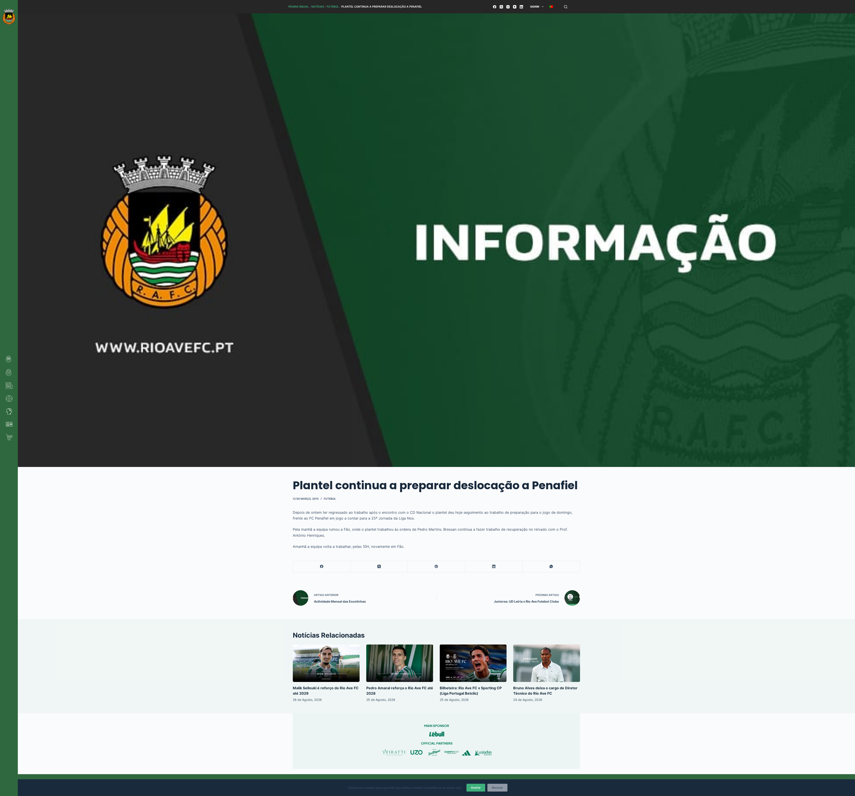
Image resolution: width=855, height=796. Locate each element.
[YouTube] (514, 6)
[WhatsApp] (551, 566)
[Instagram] (508, 6)
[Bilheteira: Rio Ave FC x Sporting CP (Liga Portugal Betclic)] (473, 663)
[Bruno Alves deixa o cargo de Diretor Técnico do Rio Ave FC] (546, 663)
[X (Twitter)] (501, 6)
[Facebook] (494, 6)
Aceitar (476, 787)
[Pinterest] (436, 566)
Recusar (497, 787)
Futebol (333, 6)
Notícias (317, 6)
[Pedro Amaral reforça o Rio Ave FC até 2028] (399, 663)
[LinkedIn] (521, 6)
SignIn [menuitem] (534, 6)
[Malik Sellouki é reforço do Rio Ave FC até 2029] (326, 663)
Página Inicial (298, 6)
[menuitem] (551, 6)
